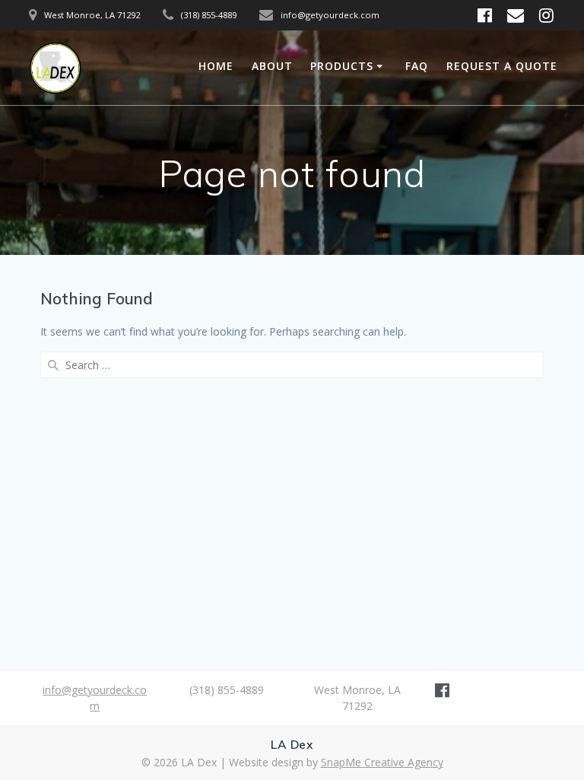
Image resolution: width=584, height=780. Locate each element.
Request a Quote (501, 66)
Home (215, 66)
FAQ (416, 66)
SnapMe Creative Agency (382, 762)
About (272, 66)
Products (341, 66)
